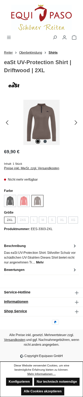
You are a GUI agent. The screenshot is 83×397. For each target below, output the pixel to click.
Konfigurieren (19, 381)
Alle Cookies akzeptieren (43, 391)
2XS (24, 220)
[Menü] (9, 37)
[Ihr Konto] (64, 37)
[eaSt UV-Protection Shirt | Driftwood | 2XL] (41, 122)
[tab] (40, 254)
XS (74, 220)
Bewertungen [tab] (14, 270)
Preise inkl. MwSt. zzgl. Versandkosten (31, 168)
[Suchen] (55, 37)
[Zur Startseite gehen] (41, 17)
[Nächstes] (76, 122)
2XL (11, 220)
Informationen (16, 302)
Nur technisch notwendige (57, 381)
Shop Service (15, 311)
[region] (41, 122)
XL (63, 220)
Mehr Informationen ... (41, 373)
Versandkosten (14, 339)
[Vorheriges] (7, 122)
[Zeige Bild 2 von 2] (45, 141)
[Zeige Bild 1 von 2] (37, 141)
